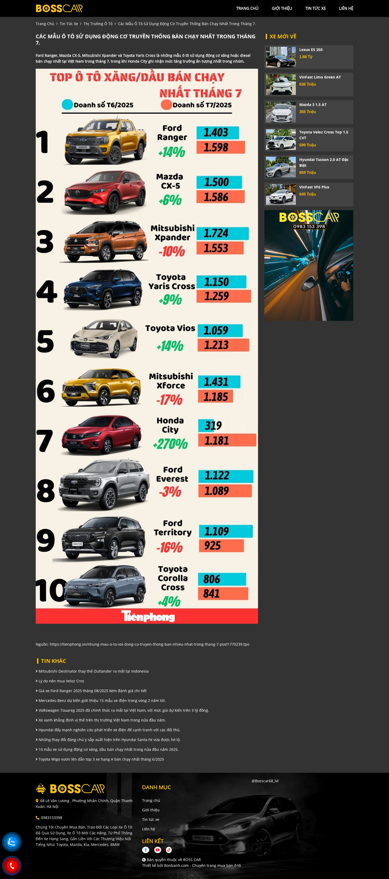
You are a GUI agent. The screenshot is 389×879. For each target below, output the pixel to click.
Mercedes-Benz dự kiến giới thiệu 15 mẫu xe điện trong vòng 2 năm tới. (102, 700)
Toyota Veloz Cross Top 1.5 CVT (323, 134)
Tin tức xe (150, 819)
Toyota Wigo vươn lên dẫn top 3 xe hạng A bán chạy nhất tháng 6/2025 (101, 759)
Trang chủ (151, 800)
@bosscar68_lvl (265, 780)
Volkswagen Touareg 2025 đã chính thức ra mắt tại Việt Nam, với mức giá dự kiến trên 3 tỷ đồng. (123, 710)
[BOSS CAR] (65, 8)
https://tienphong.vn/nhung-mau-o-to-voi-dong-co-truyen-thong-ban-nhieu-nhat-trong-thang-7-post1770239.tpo (149, 644)
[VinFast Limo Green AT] (281, 84)
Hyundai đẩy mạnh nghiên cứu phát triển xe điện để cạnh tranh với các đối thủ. (109, 729)
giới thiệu (282, 8)
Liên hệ (148, 828)
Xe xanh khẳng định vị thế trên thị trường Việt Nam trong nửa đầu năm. (102, 720)
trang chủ (247, 8)
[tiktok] (167, 849)
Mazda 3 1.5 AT (313, 104)
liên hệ (346, 8)
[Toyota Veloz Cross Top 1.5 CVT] (281, 139)
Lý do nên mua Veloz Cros (61, 680)
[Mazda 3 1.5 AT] (281, 112)
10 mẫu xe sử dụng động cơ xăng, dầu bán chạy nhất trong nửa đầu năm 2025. (108, 749)
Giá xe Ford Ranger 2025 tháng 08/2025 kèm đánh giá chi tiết (92, 690)
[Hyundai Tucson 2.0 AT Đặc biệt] (281, 167)
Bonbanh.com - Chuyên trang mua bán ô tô (202, 865)
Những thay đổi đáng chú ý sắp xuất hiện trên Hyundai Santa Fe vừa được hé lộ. (109, 739)
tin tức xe (315, 8)
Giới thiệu (151, 809)
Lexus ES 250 (311, 49)
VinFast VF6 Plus (314, 186)
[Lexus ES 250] (281, 57)
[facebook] (147, 849)
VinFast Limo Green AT (320, 77)
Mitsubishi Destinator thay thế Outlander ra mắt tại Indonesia (93, 671)
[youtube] (157, 849)
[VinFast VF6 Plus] (281, 194)
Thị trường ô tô (98, 23)
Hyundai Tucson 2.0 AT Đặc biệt (324, 162)
